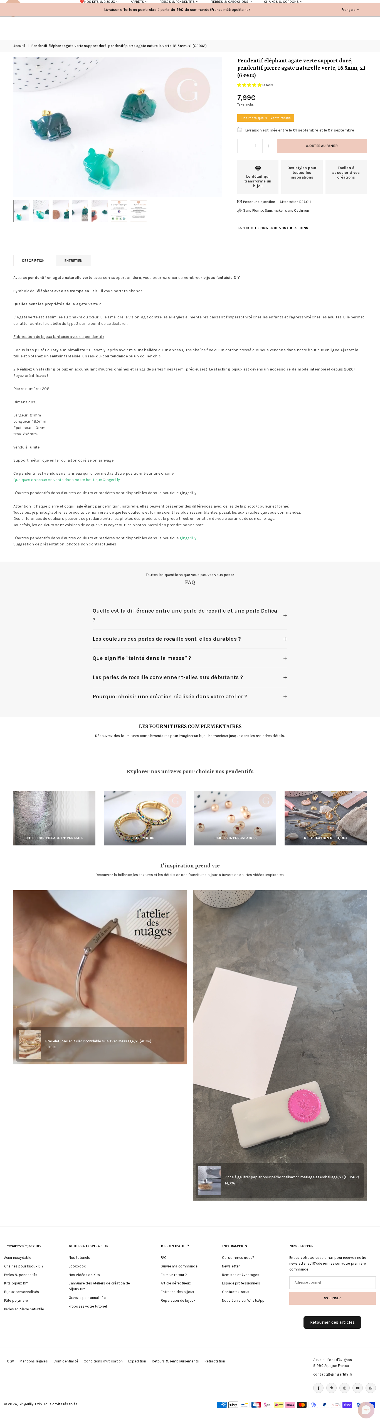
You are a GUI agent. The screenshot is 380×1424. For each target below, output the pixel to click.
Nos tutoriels (79, 1257)
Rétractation (214, 1361)
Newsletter (231, 1266)
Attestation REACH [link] (295, 202)
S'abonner (332, 1298)
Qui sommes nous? (238, 1257)
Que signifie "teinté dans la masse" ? (142, 658)
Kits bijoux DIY (16, 1283)
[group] (117, 127)
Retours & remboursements (175, 1361)
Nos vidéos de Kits (84, 1275)
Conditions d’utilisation (103, 1361)
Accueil (19, 46)
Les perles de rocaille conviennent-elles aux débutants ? (168, 677)
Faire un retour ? (174, 1275)
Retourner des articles (332, 1322)
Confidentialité (65, 1361)
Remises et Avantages (240, 1275)
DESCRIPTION (33, 261)
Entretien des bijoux (177, 1292)
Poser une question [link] (259, 202)
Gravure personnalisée (87, 1298)
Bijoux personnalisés (21, 1292)
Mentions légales (33, 1361)
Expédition (137, 1361)
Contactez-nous (235, 1292)
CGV (10, 1361)
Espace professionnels (241, 1283)
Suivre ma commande (179, 1266)
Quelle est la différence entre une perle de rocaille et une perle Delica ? (185, 615)
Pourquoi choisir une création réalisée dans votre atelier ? (170, 696)
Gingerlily (111, 479)
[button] (208, 127)
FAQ (164, 1257)
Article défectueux (176, 1283)
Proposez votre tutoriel (88, 1306)
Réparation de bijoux (178, 1300)
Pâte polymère (16, 1300)
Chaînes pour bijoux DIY (23, 1266)
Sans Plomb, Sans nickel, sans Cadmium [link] (276, 210)
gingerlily (187, 538)
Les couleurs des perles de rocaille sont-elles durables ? (167, 639)
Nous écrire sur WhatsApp (243, 1300)
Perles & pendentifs (20, 1275)
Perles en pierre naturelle (24, 1309)
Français (349, 10)
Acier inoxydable (17, 1257)
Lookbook (77, 1266)
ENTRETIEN (73, 261)
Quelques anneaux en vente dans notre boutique (57, 479)
